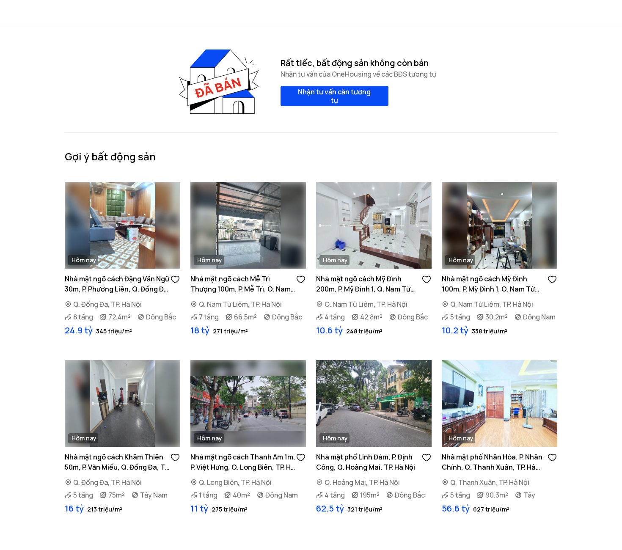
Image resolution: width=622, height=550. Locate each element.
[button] (175, 279)
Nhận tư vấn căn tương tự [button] (334, 96)
